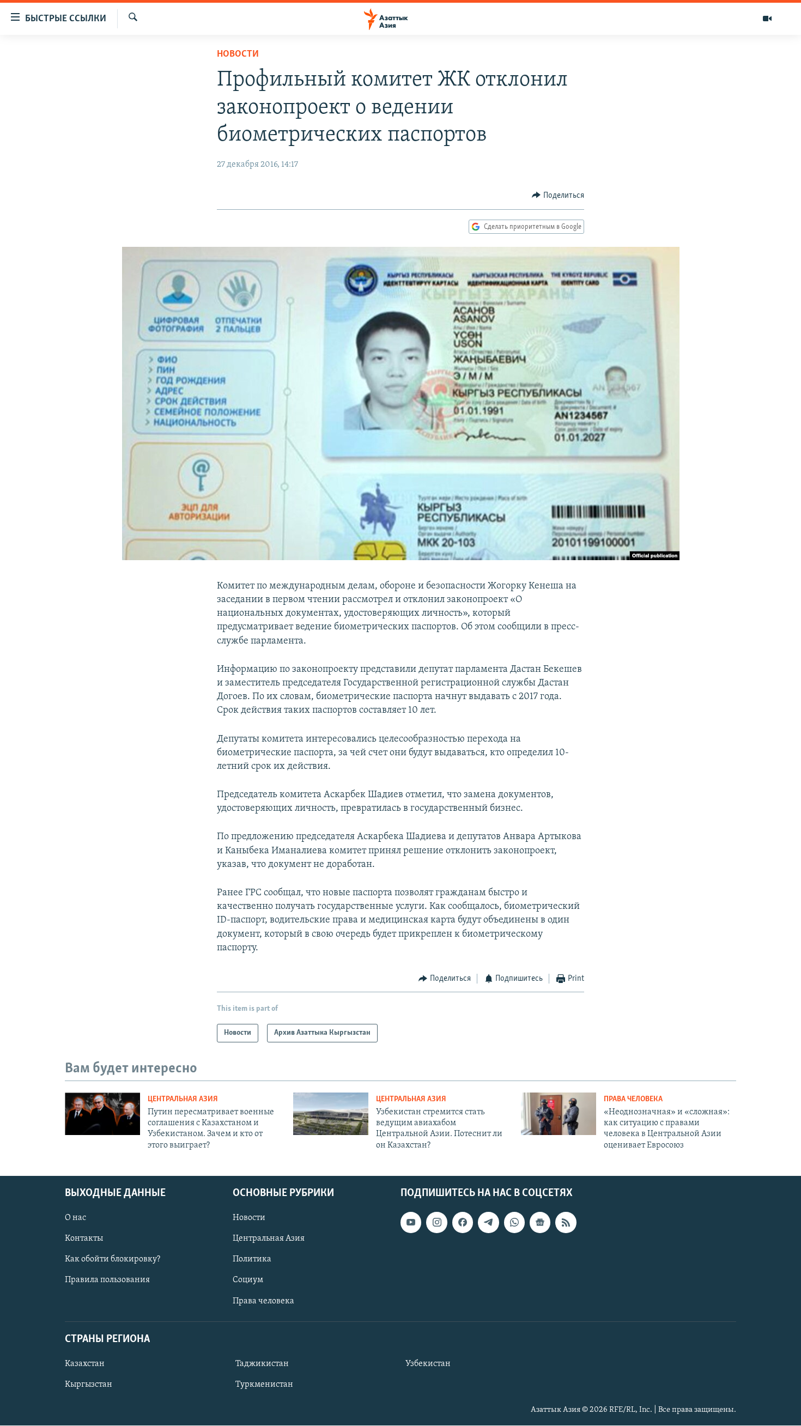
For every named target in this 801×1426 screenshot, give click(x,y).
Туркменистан (264, 1384)
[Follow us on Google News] (540, 1222)
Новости (238, 54)
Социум (248, 1280)
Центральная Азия (183, 1099)
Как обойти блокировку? (112, 1259)
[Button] (558, 196)
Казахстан (85, 1364)
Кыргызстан (88, 1384)
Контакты (84, 1238)
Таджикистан (262, 1364)
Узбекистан (428, 1364)
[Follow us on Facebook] (462, 1222)
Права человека (633, 1099)
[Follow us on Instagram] (436, 1222)
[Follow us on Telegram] (488, 1222)
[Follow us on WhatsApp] (514, 1222)
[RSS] (565, 1222)
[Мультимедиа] (767, 18)
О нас (75, 1217)
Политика (252, 1259)
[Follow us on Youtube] (410, 1222)
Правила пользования (107, 1280)
